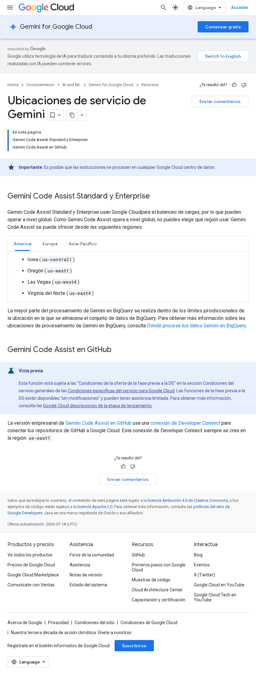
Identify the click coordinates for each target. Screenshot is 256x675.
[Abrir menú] (10, 7)
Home (12, 84)
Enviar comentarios (220, 101)
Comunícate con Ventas (31, 584)
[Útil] (234, 85)
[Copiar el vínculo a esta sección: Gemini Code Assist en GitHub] (117, 350)
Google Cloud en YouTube (219, 584)
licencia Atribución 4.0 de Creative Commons (188, 500)
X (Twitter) (204, 574)
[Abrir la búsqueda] (163, 7)
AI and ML (71, 84)
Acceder (240, 7)
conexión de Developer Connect (185, 423)
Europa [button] (49, 244)
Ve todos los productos (29, 554)
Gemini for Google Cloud (56, 27)
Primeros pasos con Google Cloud (158, 567)
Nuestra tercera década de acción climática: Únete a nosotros (71, 632)
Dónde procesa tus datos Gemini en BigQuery (196, 326)
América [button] (22, 244)
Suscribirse (134, 645)
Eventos (202, 564)
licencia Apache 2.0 (94, 506)
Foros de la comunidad (92, 554)
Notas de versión (86, 574)
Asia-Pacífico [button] (83, 244)
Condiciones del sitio (95, 622)
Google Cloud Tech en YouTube (215, 597)
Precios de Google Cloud (31, 564)
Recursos (150, 84)
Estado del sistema (88, 584)
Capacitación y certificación (158, 599)
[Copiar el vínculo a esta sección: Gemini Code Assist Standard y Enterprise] (156, 196)
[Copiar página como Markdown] (72, 115)
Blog (198, 554)
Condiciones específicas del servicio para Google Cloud (121, 390)
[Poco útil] (244, 85)
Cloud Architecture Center (157, 589)
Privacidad (58, 622)
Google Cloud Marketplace (33, 574)
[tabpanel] (128, 276)
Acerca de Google (24, 622)
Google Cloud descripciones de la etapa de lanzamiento (97, 405)
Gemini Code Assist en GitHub (98, 423)
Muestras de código (151, 579)
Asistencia (80, 564)
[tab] (22, 243)
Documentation (40, 84)
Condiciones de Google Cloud (149, 622)
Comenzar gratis (223, 27)
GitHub (138, 554)
